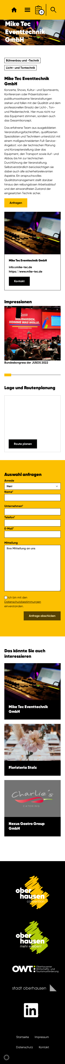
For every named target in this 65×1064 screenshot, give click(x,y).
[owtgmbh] (32, 969)
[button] (6, 1057)
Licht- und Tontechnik (20, 67)
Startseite (22, 1037)
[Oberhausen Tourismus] (32, 937)
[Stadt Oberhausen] (32, 987)
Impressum (42, 1037)
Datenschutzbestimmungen (22, 602)
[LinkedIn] (32, 1010)
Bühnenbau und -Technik (22, 60)
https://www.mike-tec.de (25, 271)
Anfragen (16, 203)
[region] (32, 340)
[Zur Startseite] (14, 10)
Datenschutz (24, 1047)
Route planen (23, 444)
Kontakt (19, 281)
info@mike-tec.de (20, 267)
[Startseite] (32, 892)
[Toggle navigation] (27, 10)
